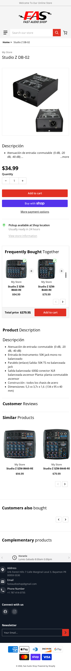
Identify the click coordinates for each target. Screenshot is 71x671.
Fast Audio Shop (30, 666)
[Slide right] (63, 302)
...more (64, 157)
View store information (23, 236)
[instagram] (14, 611)
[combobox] (35, 32)
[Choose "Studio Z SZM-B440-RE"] (54, 260)
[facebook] (5, 611)
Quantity (7, 174)
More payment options (35, 212)
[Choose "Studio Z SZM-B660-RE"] (24, 260)
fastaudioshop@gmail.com (22, 583)
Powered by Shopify (46, 666)
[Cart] (65, 32)
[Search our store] (57, 32)
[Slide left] (56, 302)
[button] (5, 32)
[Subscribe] (65, 632)
